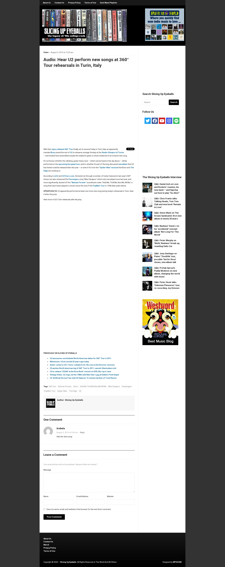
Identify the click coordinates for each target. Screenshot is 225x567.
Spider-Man (62, 391)
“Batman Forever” (78, 182)
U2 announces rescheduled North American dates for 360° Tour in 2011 (80, 358)
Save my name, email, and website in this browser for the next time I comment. (78, 509)
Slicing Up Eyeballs (74, 400)
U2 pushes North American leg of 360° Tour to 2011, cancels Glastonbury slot (83, 368)
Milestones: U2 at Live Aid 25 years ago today (69, 362)
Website (110, 496)
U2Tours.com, (68, 176)
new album (122, 164)
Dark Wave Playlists (108, 3)
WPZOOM (177, 562)
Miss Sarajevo (114, 386)
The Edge (73, 391)
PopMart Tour (99, 186)
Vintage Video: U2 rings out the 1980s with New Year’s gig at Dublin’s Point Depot (84, 375)
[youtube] (162, 121)
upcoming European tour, (69, 164)
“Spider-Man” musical (108, 168)
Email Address (82, 496)
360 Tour (52, 386)
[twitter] (148, 121)
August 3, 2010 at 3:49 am (67, 432)
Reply (82, 432)
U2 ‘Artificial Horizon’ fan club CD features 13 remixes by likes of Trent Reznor (83, 378)
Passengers (73, 179)
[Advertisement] (162, 66)
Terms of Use (90, 3)
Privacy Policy (74, 3)
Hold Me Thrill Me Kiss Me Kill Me (93, 386)
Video (46, 52)
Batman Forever (64, 386)
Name (45, 496)
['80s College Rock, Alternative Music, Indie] (84, 25)
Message (47, 470)
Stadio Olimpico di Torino (113, 152)
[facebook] (155, 121)
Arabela (61, 428)
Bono (53, 152)
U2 (71, 152)
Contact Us (59, 3)
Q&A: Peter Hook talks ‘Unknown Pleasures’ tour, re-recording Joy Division (167, 285)
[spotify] (176, 121)
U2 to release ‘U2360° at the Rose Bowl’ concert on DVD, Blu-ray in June (80, 371)
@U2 (56, 176)
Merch (46, 545)
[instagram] (169, 121)
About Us (47, 3)
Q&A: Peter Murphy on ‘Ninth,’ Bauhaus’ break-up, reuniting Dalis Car (167, 243)
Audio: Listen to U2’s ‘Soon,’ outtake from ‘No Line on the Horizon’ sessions (82, 365)
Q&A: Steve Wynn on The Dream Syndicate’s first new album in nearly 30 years (168, 216)
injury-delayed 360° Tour (62, 149)
